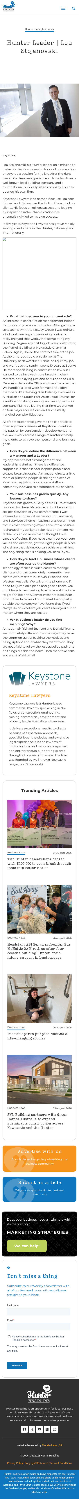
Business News (16, 852)
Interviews (48, 29)
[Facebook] (24, 1429)
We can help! (27, 1246)
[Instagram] (54, 1429)
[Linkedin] (47, 1429)
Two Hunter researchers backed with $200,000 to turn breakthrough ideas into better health (39, 864)
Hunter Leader (33, 29)
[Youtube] (39, 1429)
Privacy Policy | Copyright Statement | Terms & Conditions (39, 1463)
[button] (63, 8)
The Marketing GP (52, 1445)
